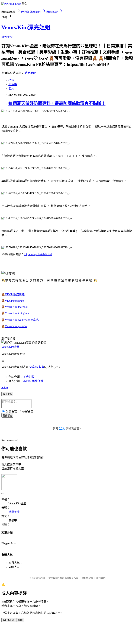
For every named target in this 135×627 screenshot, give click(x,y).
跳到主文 (7, 37)
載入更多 (7, 394)
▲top (4, 387)
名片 (11, 88)
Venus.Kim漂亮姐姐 (25, 27)
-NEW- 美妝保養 (33, 381)
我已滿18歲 (8, 620)
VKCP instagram (14, 300)
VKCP (9, 294)
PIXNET (41, 578)
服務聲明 (100, 578)
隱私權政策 (87, 578)
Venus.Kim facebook (16, 306)
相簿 (11, 80)
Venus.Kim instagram (17, 313)
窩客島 (34, 319)
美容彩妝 (28, 376)
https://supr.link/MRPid (38, 254)
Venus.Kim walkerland (17, 319)
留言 (41, 366)
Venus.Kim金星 (10, 346)
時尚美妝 (30, 73)
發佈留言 (7, 415)
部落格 (12, 84)
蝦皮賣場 (19, 294)
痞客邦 (33, 366)
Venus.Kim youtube (16, 326)
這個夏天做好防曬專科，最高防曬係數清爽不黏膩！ (56, 103)
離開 (20, 620)
